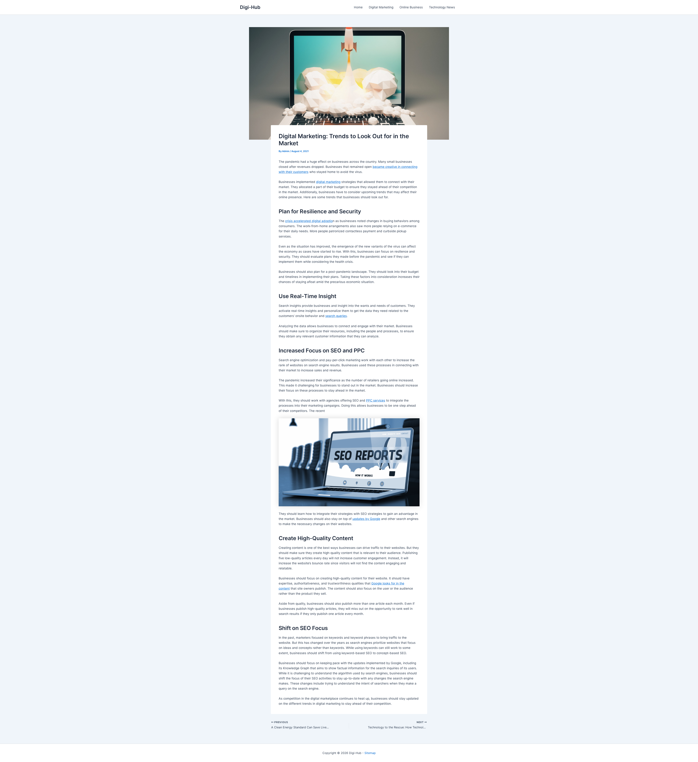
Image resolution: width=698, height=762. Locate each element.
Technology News (442, 7)
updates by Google (366, 519)
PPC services (375, 400)
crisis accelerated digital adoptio (309, 221)
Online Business (411, 7)
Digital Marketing (381, 7)
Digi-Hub (250, 7)
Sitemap (370, 753)
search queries (336, 316)
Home (358, 7)
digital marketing (328, 182)
